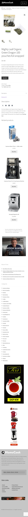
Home (4, 8)
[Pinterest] (12, 105)
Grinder (4, 323)
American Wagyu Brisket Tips (9, 278)
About (3, 490)
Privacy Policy (15, 485)
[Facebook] (6, 105)
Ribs (4, 345)
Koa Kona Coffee (5, 488)
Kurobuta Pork (6, 332)
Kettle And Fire (6, 325)
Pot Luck (4, 338)
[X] (2, 105)
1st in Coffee (8, 8)
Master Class (5, 334)
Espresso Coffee (6, 308)
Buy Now (5, 78)
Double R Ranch (6, 305)
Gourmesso (5, 319)
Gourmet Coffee (6, 321)
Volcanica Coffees (6, 356)
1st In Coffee (5, 486)
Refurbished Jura (6, 343)
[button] (25, 15)
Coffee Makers (6, 301)
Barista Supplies (6, 290)
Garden (4, 316)
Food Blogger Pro (6, 314)
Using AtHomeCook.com (17, 486)
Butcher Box (5, 294)
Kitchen (4, 327)
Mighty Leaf (6, 86)
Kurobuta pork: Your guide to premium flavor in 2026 (13, 276)
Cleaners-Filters (6, 297)
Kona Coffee (5, 329)
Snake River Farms (6, 349)
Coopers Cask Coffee (7, 303)
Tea (9, 86)
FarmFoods (5, 312)
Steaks (4, 351)
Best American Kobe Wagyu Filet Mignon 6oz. (12, 274)
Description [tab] (4, 93)
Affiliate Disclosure (16, 488)
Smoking (5, 347)
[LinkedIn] (9, 105)
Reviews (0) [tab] (4, 97)
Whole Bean (5, 360)
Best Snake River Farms (11, 472)
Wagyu (4, 358)
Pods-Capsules (6, 336)
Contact (4, 491)
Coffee (4, 299)
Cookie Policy (15, 490)
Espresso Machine (6, 310)
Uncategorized (6, 354)
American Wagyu (6, 288)
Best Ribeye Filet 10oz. (7, 268)
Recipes (4, 340)
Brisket (4, 292)
